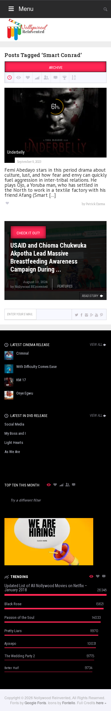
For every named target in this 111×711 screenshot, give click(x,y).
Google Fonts (35, 702)
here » (101, 702)
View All (96, 344)
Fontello (68, 702)
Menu (26, 8)
